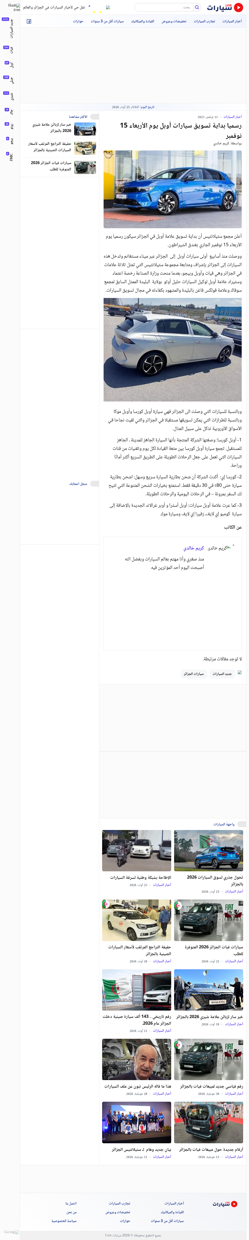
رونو (12, 127)
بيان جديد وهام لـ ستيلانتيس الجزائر (141, 1149)
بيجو (12, 141)
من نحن (71, 1212)
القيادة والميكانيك (142, 21)
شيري (12, 97)
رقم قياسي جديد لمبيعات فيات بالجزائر (211, 1086)
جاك (12, 112)
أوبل (12, 65)
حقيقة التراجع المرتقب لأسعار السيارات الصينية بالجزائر (139, 951)
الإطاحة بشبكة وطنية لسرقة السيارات (140, 877)
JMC (12, 157)
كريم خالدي (221, 143)
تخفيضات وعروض (174, 21)
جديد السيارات (222, 674)
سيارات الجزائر (194, 674)
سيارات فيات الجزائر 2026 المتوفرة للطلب (214, 951)
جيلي (12, 80)
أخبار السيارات (232, 21)
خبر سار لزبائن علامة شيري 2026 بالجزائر (209, 1017)
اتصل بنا (71, 1204)
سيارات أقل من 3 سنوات (107, 21)
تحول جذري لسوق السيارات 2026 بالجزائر (215, 881)
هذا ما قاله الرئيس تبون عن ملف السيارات (137, 1086)
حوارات (78, 21)
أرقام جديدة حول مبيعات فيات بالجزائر (211, 1149)
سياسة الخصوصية (64, 1221)
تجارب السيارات (204, 21)
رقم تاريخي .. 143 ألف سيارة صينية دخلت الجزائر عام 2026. (137, 1020)
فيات (12, 50)
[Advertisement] (157, 607)
